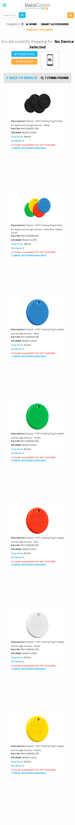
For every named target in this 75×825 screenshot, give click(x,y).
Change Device (25, 54)
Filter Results (25, 61)
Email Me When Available (29, 147)
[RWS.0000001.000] (37, 625)
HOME (32, 24)
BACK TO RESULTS (22, 78)
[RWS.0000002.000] (37, 729)
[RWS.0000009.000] (37, 208)
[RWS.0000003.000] (37, 521)
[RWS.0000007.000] (37, 104)
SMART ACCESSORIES (55, 24)
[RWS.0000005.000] (37, 416)
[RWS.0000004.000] (37, 312)
